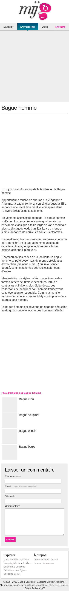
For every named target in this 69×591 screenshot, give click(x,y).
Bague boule (27, 446)
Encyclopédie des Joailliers (17, 563)
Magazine (9, 27)
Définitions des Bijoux (15, 570)
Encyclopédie (27, 27)
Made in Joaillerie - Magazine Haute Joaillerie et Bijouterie (34, 10)
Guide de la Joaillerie (14, 566)
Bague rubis (26, 399)
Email (20, 486)
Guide (45, 27)
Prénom (13, 476)
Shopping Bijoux (12, 573)
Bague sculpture (29, 415)
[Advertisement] (34, 67)
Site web (10, 496)
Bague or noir (27, 431)
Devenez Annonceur (44, 563)
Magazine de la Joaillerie (16, 559)
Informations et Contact (46, 559)
